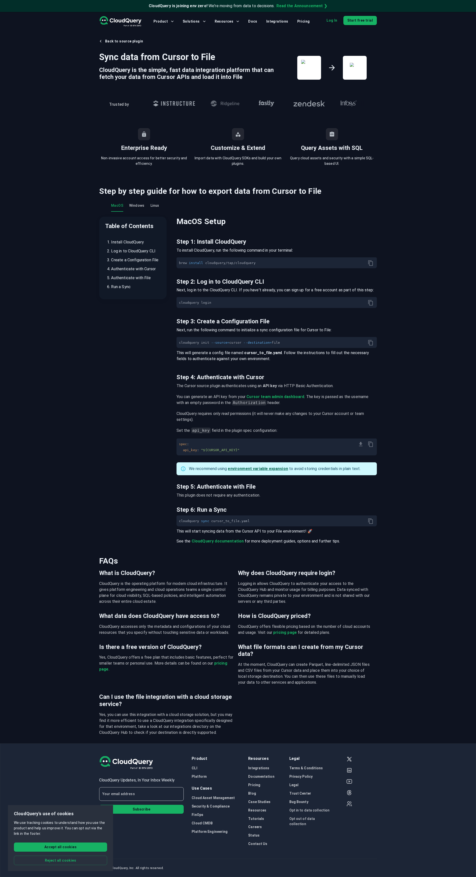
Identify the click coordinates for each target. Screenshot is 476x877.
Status (254, 835)
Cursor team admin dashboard (275, 396)
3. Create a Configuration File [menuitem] (133, 260)
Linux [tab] (154, 205)
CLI (194, 768)
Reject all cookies (60, 860)
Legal (294, 785)
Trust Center (300, 793)
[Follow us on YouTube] (349, 782)
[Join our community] (349, 804)
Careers (255, 827)
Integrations (277, 21)
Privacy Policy (301, 776)
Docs (252, 21)
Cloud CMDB (202, 823)
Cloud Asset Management (213, 798)
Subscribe (141, 809)
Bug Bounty (298, 802)
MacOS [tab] (117, 205)
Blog (252, 793)
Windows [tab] (137, 205)
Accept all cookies (60, 847)
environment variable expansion (258, 468)
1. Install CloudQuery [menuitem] (125, 242)
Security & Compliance (211, 806)
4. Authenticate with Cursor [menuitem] (131, 269)
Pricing (303, 21)
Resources (224, 21)
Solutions (191, 21)
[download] (361, 444)
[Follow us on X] (349, 760)
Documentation (261, 776)
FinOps (197, 815)
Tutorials (256, 819)
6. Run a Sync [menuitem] (119, 286)
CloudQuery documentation (218, 541)
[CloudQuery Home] (120, 21)
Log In (332, 20)
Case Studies (259, 802)
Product (160, 21)
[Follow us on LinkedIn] (349, 771)
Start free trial (360, 20)
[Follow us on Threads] (349, 793)
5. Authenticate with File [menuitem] (129, 277)
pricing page (285, 632)
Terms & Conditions (306, 768)
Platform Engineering (210, 832)
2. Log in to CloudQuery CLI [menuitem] (131, 251)
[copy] (371, 263)
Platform (199, 776)
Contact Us (257, 844)
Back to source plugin (124, 41)
